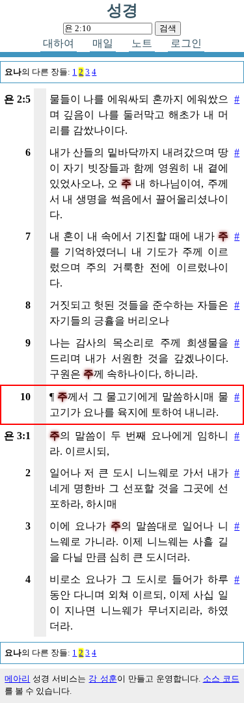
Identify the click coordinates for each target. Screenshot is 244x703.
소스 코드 (221, 679)
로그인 (186, 43)
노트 (141, 43)
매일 (102, 43)
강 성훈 (102, 679)
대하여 (58, 43)
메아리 (17, 679)
